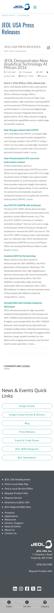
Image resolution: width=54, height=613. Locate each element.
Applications (11, 516)
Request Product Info (16, 493)
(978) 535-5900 (44, 564)
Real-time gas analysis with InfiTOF (21, 130)
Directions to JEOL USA (17, 502)
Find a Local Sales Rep (16, 484)
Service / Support (14, 523)
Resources (10, 519)
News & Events (13, 526)
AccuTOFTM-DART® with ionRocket (22, 205)
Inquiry (45, 606)
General (43, 76)
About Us (10, 529)
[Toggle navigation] (36, 7)
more (33, 152)
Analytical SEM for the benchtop (20, 255)
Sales (9, 606)
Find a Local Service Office (19, 488)
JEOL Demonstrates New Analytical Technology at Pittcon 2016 (26, 64)
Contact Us (11, 533)
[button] (27, 406)
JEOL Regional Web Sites (18, 507)
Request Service (13, 497)
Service (27, 606)
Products (10, 512)
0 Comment (27, 72)
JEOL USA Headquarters (17, 479)
